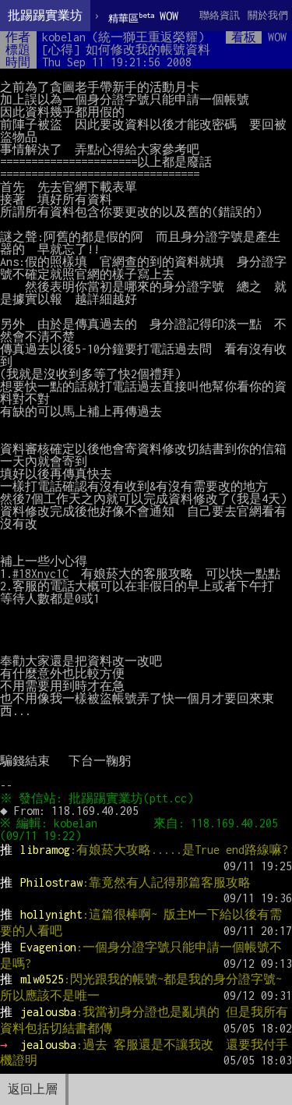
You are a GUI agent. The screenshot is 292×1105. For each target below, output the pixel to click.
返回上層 (33, 1089)
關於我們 (268, 15)
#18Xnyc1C (40, 573)
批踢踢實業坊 (45, 15)
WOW (143, 16)
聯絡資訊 (219, 15)
